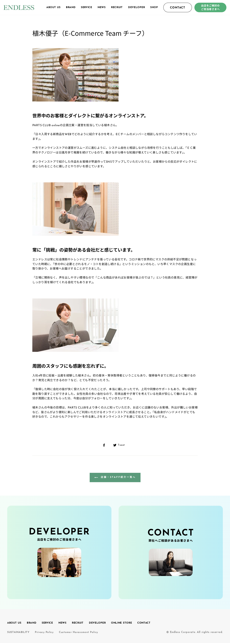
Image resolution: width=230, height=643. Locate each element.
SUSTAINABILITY (18, 632)
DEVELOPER (136, 7)
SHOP (154, 7)
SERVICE (86, 7)
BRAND (71, 7)
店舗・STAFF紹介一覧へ (117, 477)
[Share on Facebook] (106, 445)
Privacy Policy (44, 632)
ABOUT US (53, 7)
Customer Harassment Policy (78, 632)
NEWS (102, 7)
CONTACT (177, 7)
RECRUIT (117, 7)
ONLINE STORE (121, 623)
